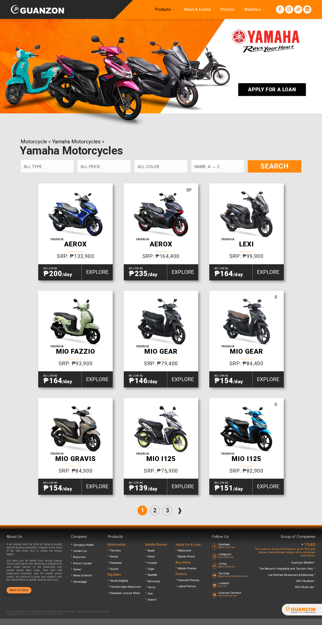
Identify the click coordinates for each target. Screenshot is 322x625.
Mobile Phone (186, 556)
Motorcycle (34, 142)
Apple (151, 550)
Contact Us (80, 551)
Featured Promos (188, 580)
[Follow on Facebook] (280, 9)
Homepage (80, 581)
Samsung (154, 581)
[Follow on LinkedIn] (307, 9)
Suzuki (114, 569)
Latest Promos (187, 586)
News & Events (197, 9)
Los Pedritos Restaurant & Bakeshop (291, 575)
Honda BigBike (119, 580)
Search (274, 166)
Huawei (152, 563)
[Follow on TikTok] (298, 9)
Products (163, 9)
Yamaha (115, 550)
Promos (227, 9)
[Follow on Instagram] (289, 9)
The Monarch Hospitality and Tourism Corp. (286, 568)
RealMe (152, 575)
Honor (151, 556)
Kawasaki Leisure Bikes (125, 593)
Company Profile (83, 545)
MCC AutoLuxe (304, 587)
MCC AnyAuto (305, 581)
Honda (114, 556)
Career (77, 569)
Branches (252, 9)
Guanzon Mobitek (302, 562)
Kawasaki (116, 563)
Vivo (150, 593)
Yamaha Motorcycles (76, 142)
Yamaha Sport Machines (125, 586)
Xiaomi (152, 599)
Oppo (151, 569)
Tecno (151, 587)
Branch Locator (82, 563)
